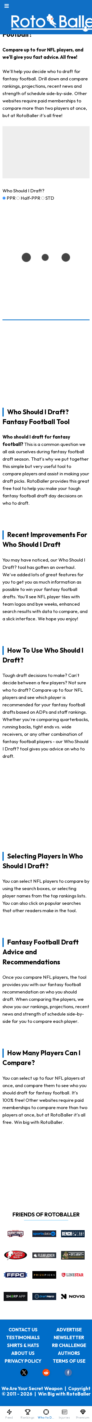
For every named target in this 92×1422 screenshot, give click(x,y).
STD (49, 198)
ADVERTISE (69, 1330)
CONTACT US (23, 1330)
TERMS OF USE (69, 1361)
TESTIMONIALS (23, 1337)
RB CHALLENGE (69, 1345)
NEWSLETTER (69, 1337)
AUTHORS (69, 1353)
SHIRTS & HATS (23, 1345)
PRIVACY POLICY (23, 1361)
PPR (11, 198)
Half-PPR (30, 198)
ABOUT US (23, 1353)
